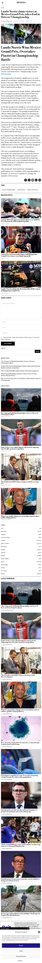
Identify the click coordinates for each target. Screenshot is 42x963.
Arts (2, 528)
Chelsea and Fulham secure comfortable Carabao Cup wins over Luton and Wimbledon (20, 845)
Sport (2, 8)
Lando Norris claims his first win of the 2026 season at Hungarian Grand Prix (20, 290)
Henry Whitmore (7, 21)
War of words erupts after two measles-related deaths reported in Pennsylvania (20, 743)
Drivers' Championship (8, 190)
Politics (3, 555)
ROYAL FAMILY (5, 558)
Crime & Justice (5, 537)
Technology (4, 564)
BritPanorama (6, 74)
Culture (3, 540)
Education (4, 546)
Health (3, 549)
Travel (2, 567)
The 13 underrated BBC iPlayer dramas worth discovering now (20, 371)
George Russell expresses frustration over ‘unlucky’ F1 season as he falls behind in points (20, 220)
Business (3, 531)
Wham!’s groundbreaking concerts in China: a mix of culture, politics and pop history (20, 517)
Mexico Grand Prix (33, 190)
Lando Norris (21, 190)
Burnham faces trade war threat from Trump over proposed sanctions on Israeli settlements (19, 811)
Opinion (3, 552)
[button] (39, 932)
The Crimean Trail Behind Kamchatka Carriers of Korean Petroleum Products (19, 413)
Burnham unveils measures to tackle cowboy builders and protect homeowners (20, 880)
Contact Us (20, 960)
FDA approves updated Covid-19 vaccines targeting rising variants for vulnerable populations (19, 776)
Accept (21, 945)
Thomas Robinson (8, 610)
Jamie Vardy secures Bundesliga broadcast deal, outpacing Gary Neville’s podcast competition (20, 448)
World (2, 573)
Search (3, 348)
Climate (3, 534)
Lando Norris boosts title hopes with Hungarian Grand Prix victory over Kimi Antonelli (19, 255)
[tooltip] (25, 180)
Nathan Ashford (7, 883)
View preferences (21, 956)
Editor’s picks (5, 543)
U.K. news (4, 570)
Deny (21, 951)
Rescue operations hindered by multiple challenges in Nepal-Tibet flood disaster (20, 914)
